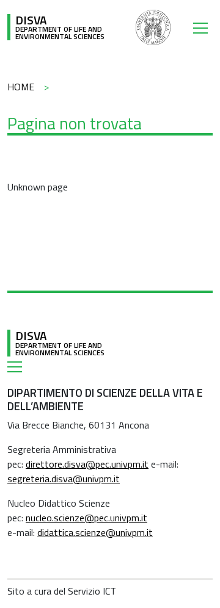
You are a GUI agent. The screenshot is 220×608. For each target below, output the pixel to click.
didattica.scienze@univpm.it (95, 532)
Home (20, 86)
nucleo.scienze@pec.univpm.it (86, 517)
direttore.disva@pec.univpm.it (87, 464)
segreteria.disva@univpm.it (63, 478)
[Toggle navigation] (203, 27)
